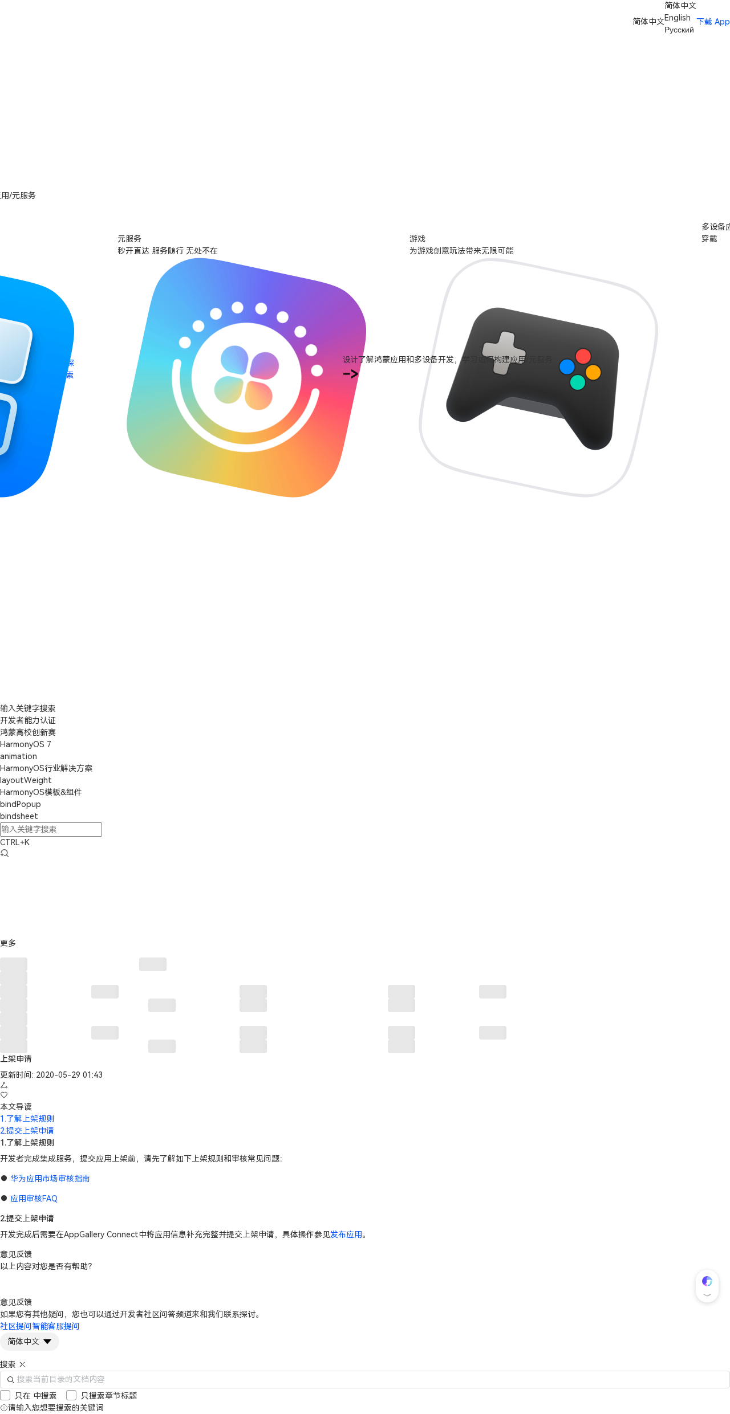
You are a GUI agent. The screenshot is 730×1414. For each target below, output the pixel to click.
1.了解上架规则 (27, 1118)
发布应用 (346, 1234)
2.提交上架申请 (27, 1130)
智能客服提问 (56, 1326)
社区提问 (16, 1326)
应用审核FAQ (34, 1198)
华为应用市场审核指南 (50, 1178)
